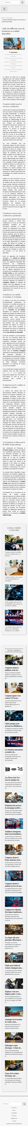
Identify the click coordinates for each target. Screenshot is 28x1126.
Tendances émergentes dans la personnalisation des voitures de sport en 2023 (13, 835)
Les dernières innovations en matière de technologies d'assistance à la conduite (13, 628)
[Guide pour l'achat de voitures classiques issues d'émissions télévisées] (14, 957)
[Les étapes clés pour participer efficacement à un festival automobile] (14, 930)
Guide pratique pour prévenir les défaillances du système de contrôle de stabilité (13, 603)
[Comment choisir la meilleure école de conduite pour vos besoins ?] (14, 542)
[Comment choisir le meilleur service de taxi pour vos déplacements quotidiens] (14, 876)
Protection (14, 1107)
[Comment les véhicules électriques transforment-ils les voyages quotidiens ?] (14, 902)
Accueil (3, 18)
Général (14, 1121)
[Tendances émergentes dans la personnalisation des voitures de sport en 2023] (14, 823)
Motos (14, 1110)
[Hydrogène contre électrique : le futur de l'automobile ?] (14, 1037)
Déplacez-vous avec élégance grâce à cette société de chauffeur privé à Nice (14, 995)
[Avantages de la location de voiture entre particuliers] (14, 1011)
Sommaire (14, 52)
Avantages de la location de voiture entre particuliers (13, 1021)
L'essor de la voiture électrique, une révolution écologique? (13, 1075)
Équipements (14, 1118)
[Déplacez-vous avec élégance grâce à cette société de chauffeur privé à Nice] (14, 983)
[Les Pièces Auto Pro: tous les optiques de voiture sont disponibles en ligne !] (14, 770)
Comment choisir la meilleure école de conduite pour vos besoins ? (13, 554)
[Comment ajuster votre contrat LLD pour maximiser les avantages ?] (14, 567)
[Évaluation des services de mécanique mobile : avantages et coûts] (14, 797)
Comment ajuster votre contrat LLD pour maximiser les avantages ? (13, 579)
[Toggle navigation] (4, 9)
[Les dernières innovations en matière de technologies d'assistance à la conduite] (14, 617)
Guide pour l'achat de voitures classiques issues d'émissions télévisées (13, 967)
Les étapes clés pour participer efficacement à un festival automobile (13, 939)
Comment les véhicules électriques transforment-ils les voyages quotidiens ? (14, 913)
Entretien (14, 1115)
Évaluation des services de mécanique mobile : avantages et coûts (13, 807)
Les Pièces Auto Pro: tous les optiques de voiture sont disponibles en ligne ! (13, 781)
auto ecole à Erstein (10, 373)
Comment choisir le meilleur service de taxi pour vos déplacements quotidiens (13, 887)
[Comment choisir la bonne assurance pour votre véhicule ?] (14, 850)
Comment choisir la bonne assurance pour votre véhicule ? (12, 859)
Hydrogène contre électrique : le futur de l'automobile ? (13, 1047)
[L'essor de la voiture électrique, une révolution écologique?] (14, 1065)
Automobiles (9, 18)
